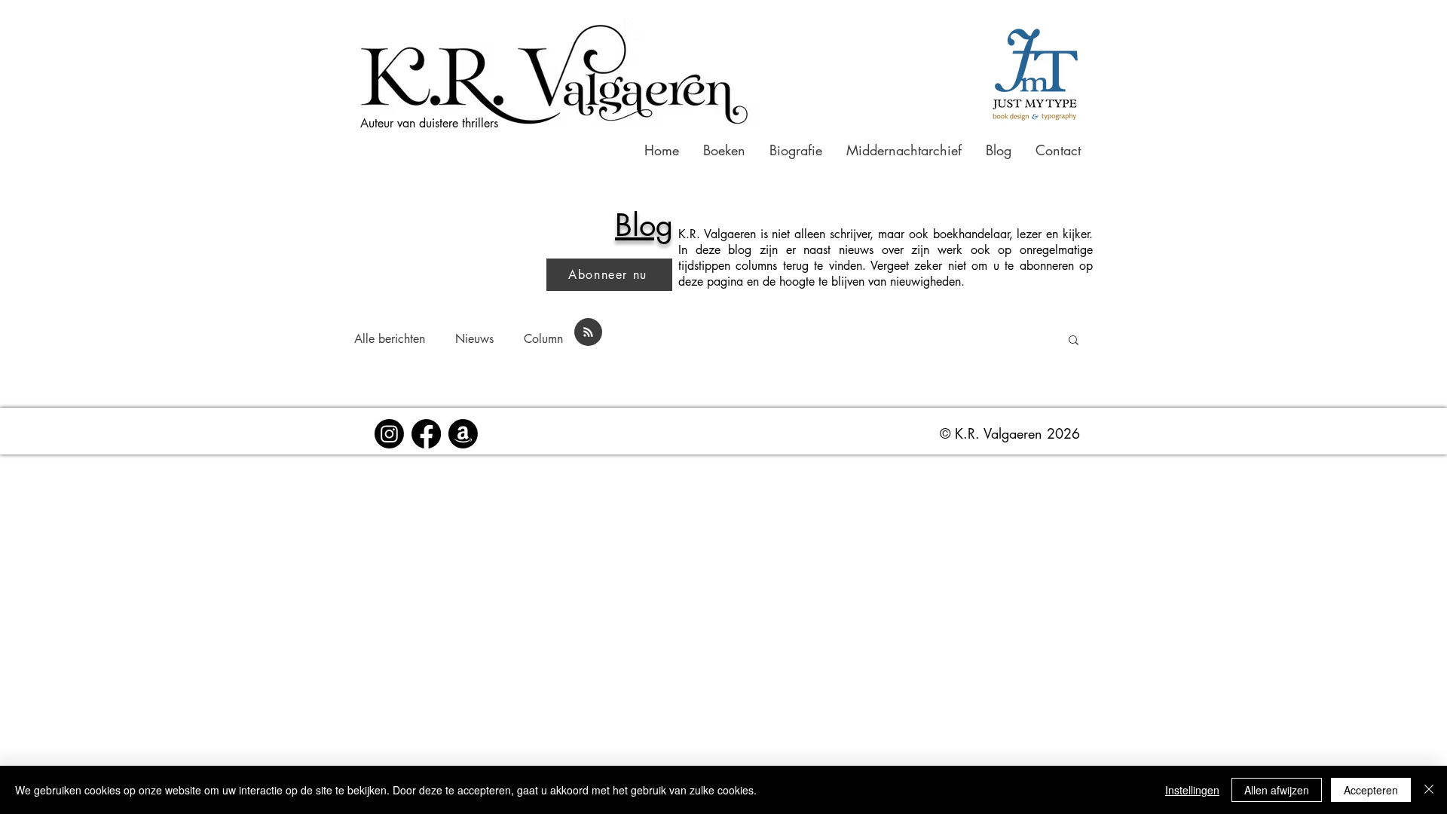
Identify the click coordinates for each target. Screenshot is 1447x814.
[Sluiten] (1429, 790)
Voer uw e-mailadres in (824, 405)
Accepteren (1371, 789)
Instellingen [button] (1192, 789)
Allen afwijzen (1276, 789)
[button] (1016, 193)
